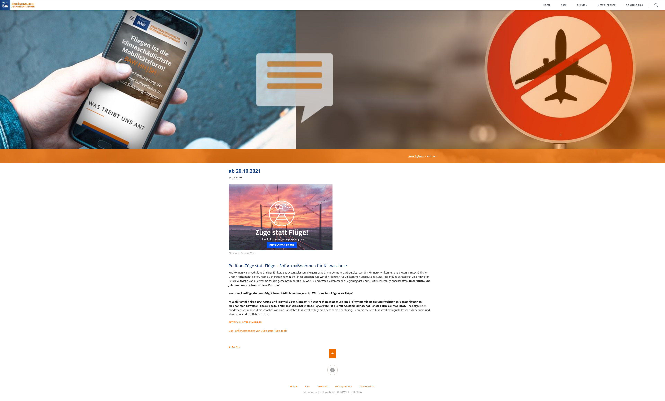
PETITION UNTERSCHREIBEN (245, 322)
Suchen (656, 5)
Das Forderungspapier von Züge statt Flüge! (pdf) (258, 330)
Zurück (236, 347)
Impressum (310, 392)
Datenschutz (327, 392)
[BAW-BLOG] (332, 370)
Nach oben (332, 353)
